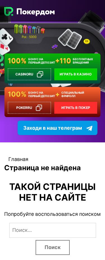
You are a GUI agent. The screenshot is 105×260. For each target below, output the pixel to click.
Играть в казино (76, 74)
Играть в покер (75, 108)
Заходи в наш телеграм (52, 128)
